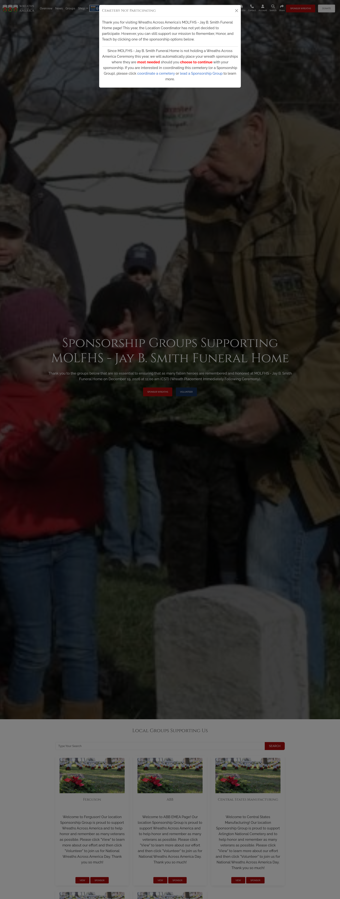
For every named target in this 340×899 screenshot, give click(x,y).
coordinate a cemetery (156, 73)
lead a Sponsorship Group (201, 73)
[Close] (236, 10)
